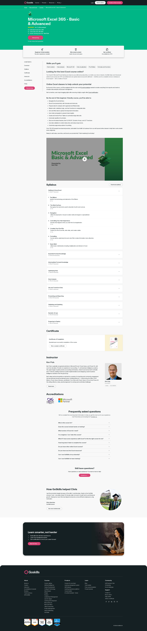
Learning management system (72, 585)
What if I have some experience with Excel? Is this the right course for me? (80, 438)
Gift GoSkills (27, 595)
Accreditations (28, 80)
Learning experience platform (72, 589)
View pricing (35, 37)
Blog (86, 583)
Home (25, 7)
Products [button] (44, 2)
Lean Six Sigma (48, 598)
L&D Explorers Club (110, 583)
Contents (27, 62)
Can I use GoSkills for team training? (69, 458)
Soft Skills (46, 612)
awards (34, 589)
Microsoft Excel (33, 7)
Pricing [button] (59, 2)
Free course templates (90, 587)
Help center (108, 596)
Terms (25, 593)
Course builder (68, 591)
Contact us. (94, 417)
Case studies (88, 585)
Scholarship (108, 585)
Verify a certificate (109, 598)
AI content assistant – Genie (71, 593)
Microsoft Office (48, 604)
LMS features (68, 587)
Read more (51, 386)
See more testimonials (54, 508)
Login (92, 2)
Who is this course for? (65, 422)
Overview (26, 65)
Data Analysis (47, 591)
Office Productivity (49, 606)
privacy (30, 593)
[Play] (84, 159)
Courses (41, 7)
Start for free (33, 543)
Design (46, 593)
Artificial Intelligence (49, 585)
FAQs (25, 84)
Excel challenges (109, 587)
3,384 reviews (42, 27)
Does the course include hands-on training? (71, 426)
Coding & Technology (49, 589)
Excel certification (93, 92)
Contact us (84, 475)
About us (26, 583)
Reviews (26, 591)
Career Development (49, 587)
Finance (46, 595)
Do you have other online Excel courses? (70, 446)
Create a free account (115, 2)
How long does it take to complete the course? (72, 442)
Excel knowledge (85, 87)
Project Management (49, 608)
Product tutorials (89, 589)
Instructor (26, 76)
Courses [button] (37, 2)
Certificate (27, 73)
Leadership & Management (51, 596)
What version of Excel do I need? (68, 430)
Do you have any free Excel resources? (70, 450)
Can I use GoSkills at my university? (69, 454)
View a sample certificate (58, 346)
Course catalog (48, 583)
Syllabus (26, 69)
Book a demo (100, 2)
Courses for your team (70, 583)
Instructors (26, 587)
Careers (26, 585)
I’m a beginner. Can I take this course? (69, 434)
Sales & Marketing (48, 610)
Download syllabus (116, 184)
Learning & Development (50, 600)
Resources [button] (52, 2)
